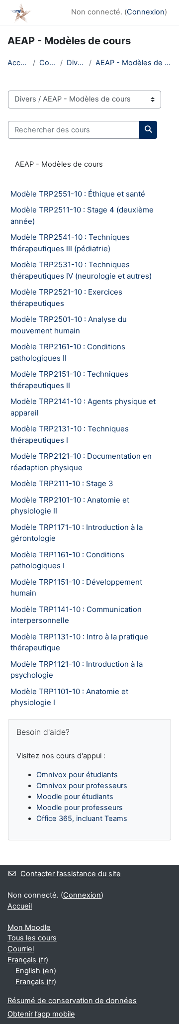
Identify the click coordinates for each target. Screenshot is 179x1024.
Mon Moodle (29, 927)
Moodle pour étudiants (74, 796)
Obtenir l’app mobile (41, 1014)
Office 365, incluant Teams (81, 818)
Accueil (18, 62)
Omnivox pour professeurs (81, 785)
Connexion (146, 11)
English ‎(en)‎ (35, 970)
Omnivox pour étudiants (77, 774)
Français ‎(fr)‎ (27, 959)
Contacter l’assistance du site (70, 873)
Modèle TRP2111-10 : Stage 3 (61, 483)
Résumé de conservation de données (72, 1000)
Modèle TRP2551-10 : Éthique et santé (77, 194)
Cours (47, 62)
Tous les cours (32, 937)
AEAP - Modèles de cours (133, 62)
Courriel (20, 948)
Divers (76, 62)
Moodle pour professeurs (79, 807)
